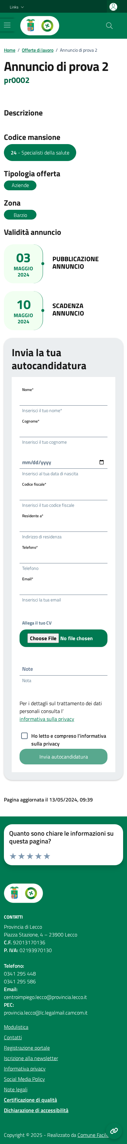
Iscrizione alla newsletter (31, 1058)
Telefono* (30, 547)
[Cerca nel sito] (109, 26)
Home (9, 50)
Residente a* (32, 516)
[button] (17, 7)
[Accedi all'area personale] (113, 6)
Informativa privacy (25, 1068)
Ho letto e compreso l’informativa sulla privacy (68, 736)
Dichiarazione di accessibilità (36, 1110)
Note (27, 669)
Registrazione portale (27, 1048)
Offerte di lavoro (37, 50)
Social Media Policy (24, 1079)
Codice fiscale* (34, 484)
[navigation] (7, 25)
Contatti (13, 1037)
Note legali (15, 1089)
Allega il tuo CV (36, 622)
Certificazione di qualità (30, 1100)
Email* (27, 579)
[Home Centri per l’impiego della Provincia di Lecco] (39, 25)
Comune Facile (93, 1135)
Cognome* (30, 421)
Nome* (28, 389)
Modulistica (16, 1027)
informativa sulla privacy (47, 719)
